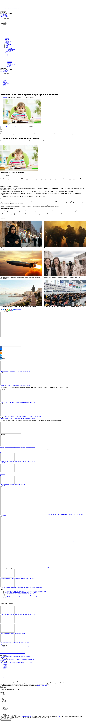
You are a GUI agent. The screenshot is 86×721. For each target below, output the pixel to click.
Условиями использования (26, 716)
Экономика (5, 27)
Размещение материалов (8, 671)
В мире (4, 30)
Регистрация (4, 14)
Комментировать (17, 309)
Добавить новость (4, 16)
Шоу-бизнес (7, 57)
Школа (16, 126)
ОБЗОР (4, 22)
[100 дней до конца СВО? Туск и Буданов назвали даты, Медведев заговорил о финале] (10, 433)
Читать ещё (2, 600)
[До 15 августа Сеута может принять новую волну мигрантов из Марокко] (10, 384)
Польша (7, 126)
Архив (4, 677)
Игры (8, 54)
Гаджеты (9, 53)
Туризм (6, 56)
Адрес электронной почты (6, 718)
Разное (6, 45)
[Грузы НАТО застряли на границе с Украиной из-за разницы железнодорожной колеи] (10, 401)
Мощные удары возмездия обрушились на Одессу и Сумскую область (14, 623)
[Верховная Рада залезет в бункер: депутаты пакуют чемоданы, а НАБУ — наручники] (10, 357)
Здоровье (7, 38)
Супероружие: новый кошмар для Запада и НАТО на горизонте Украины (15, 642)
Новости (2, 692)
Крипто (9, 63)
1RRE (59, 716)
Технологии (7, 52)
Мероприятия (10, 48)
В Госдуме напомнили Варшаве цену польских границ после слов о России (15, 371)
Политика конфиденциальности (9, 670)
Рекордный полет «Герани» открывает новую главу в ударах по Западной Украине (16, 662)
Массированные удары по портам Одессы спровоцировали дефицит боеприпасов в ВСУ (18, 659)
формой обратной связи (42, 685)
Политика (5, 29)
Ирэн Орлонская (24, 126)
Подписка (5, 674)
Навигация (5, 0)
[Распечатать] (1, 131)
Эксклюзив (7, 66)
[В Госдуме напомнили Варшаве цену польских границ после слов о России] (10, 370)
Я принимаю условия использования (9, 715)
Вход (1, 14)
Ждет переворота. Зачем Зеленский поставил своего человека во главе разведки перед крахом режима (20, 416)
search (2, 687)
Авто (6, 34)
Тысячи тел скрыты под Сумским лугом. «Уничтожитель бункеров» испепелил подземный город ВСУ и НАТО (27, 598)
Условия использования (7, 669)
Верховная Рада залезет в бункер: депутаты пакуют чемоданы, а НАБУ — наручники (17, 342)
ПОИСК (4, 24)
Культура (7, 39)
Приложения (10, 55)
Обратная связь (3, 15)
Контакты (5, 667)
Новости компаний (11, 49)
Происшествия (8, 44)
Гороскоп (7, 37)
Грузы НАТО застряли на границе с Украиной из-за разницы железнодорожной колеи (17, 402)
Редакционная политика (8, 672)
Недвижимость (8, 41)
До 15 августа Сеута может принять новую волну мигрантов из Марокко (15, 385)
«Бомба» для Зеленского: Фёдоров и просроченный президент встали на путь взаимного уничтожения (21, 337)
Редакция (5, 664)
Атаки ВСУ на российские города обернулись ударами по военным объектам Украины (17, 614)
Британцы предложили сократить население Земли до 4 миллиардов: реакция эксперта (22, 594)
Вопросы (4, 675)
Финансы (9, 65)
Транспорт (9, 61)
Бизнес (4, 81)
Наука (6, 40)
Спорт (6, 46)
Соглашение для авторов (8, 673)
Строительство (8, 51)
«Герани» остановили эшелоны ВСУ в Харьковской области (12, 633)
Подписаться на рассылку (5, 719)
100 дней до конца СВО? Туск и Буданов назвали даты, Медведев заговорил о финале (17, 418)
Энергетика (9, 62)
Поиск (4, 3)
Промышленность (11, 64)
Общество (5, 28)
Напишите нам (6, 666)
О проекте (5, 665)
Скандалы (12, 126)
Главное (4, 80)
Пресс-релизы (10, 50)
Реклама (4, 668)
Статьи (6, 47)
